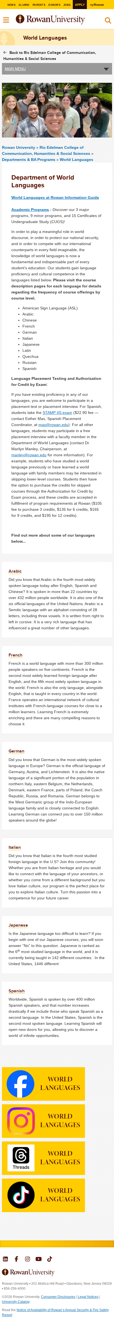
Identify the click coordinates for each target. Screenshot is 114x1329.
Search (108, 21)
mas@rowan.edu (53, 424)
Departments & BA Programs (28, 159)
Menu (6, 20)
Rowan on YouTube (38, 1260)
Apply (80, 4)
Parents (39, 5)
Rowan (97, 4)
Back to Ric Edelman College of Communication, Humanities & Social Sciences (49, 55)
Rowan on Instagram (27, 1260)
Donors (54, 5)
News (11, 5)
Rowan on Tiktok (49, 1260)
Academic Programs (30, 209)
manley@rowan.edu (28, 455)
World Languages (76, 159)
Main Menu (15, 69)
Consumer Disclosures (58, 1297)
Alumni (24, 5)
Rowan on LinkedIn (5, 1260)
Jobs (67, 5)
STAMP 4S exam (57, 412)
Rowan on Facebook (16, 1260)
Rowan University (64, 20)
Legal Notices (88, 1297)
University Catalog (16, 1302)
